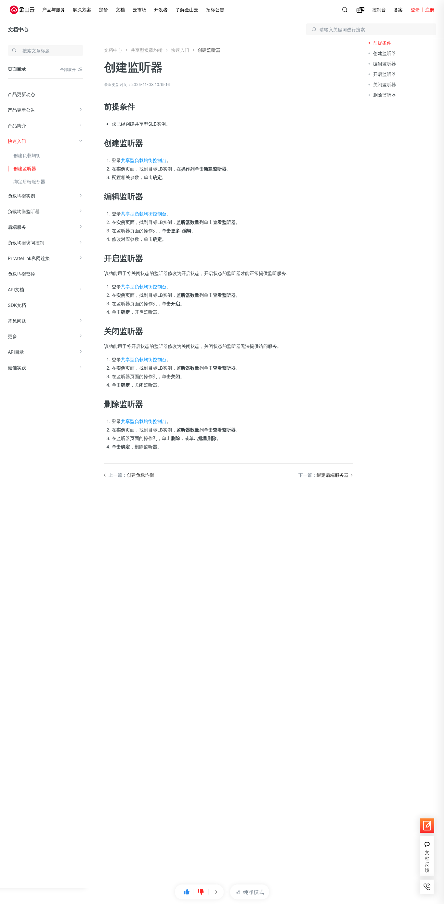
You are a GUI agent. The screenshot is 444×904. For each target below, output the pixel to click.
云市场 (139, 9)
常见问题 (17, 320)
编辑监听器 (384, 63)
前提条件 (382, 43)
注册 (429, 9)
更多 (12, 336)
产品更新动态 (21, 94)
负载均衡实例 (21, 196)
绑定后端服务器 (29, 181)
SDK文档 (17, 305)
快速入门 (17, 141)
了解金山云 (187, 9)
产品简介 (17, 125)
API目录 (16, 352)
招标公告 (215, 9)
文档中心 (18, 29)
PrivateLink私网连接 (29, 258)
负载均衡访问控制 (26, 242)
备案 (398, 9)
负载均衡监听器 (24, 211)
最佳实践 (17, 367)
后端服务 (17, 227)
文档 (120, 9)
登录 (415, 9)
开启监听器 (384, 74)
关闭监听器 (384, 84)
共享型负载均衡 (147, 50)
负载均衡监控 (21, 274)
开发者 (161, 9)
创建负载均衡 (27, 155)
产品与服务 (53, 9)
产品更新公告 (21, 110)
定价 (103, 9)
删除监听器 (384, 95)
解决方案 (82, 9)
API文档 (16, 289)
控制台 (379, 9)
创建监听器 (24, 168)
